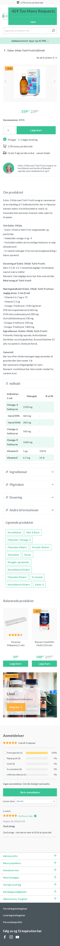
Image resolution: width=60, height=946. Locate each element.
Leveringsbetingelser (14, 915)
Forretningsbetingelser (15, 908)
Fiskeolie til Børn (17, 547)
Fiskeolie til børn (17, 577)
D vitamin (37, 577)
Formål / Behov (40, 547)
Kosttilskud (14, 532)
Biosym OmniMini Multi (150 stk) (44, 643)
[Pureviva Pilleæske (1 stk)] (15, 620)
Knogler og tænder (18, 562)
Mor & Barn (33, 532)
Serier (27, 554)
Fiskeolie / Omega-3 (19, 539)
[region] (30, 82)
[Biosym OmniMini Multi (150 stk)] (44, 620)
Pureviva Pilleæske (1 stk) (15, 643)
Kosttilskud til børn (19, 569)
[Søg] (53, 30)
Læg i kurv (36, 130)
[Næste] (54, 82)
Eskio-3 (39, 584)
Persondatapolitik (12, 922)
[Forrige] (5, 82)
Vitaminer (13, 554)
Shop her (14, 707)
